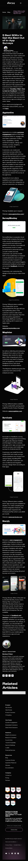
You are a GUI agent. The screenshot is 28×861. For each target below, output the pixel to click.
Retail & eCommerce (10, 735)
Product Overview (10, 712)
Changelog (8, 715)
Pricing (7, 777)
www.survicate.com (15, 517)
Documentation (9, 767)
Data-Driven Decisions (11, 727)
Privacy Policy (8, 844)
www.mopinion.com (15, 411)
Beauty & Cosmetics (10, 737)
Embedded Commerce (11, 725)
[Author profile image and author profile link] (6, 644)
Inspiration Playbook (10, 762)
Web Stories (8, 710)
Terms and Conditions (10, 841)
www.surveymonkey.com (11, 328)
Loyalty (7, 747)
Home (4, 12)
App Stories (8, 707)
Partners (7, 780)
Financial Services (10, 750)
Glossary (7, 765)
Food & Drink (8, 740)
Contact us (8, 775)
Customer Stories (10, 760)
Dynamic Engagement (11, 722)
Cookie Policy (17, 844)
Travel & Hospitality (10, 742)
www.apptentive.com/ (16, 214)
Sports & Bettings (10, 745)
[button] (21, 3)
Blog (8, 12)
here (6, 108)
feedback (13, 266)
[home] (11, 3)
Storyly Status (8, 848)
